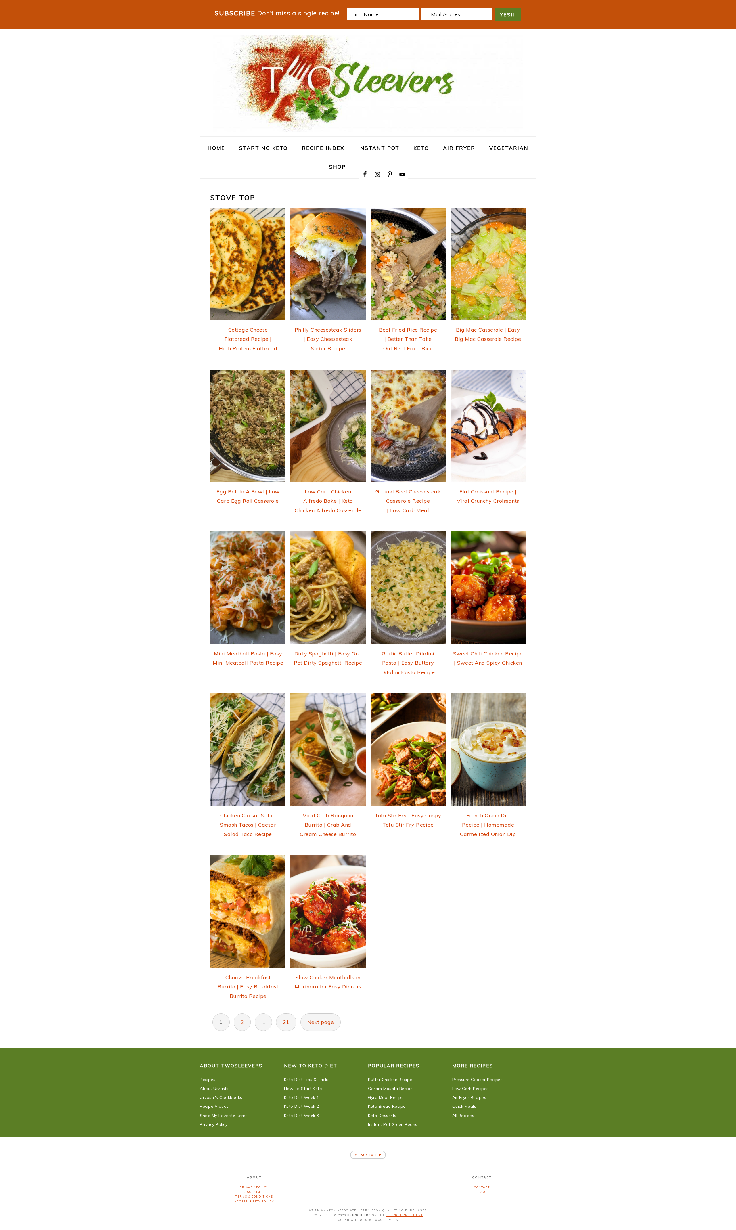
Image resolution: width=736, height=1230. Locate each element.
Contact (482, 1187)
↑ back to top (368, 1154)
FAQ (482, 1191)
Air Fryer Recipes (469, 1097)
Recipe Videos (214, 1106)
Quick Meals (464, 1106)
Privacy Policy (213, 1124)
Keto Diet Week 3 (301, 1115)
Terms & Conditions (254, 1196)
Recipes (208, 1079)
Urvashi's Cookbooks (221, 1097)
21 (286, 1022)
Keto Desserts (382, 1115)
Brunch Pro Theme (404, 1215)
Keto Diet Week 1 (301, 1097)
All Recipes (463, 1115)
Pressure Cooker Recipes (477, 1079)
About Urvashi (214, 1088)
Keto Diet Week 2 (301, 1106)
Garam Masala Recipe (390, 1088)
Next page (320, 1022)
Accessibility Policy (254, 1201)
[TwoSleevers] (368, 128)
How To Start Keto (303, 1088)
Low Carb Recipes (470, 1088)
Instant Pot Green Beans (392, 1124)
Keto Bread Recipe (387, 1106)
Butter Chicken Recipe (390, 1079)
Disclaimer (254, 1191)
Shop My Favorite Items (224, 1115)
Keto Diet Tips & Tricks (307, 1079)
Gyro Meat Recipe (386, 1097)
